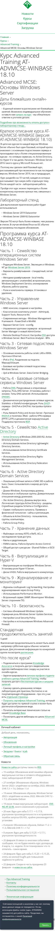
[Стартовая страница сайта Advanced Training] (27, 8)
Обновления (10, 742)
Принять (45, 925)
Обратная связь (11, 756)
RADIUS (5, 415)
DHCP (47, 403)
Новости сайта (9, 767)
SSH (44, 335)
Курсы (27, 18)
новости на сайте (23, 867)
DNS (13, 387)
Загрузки (8, 751)
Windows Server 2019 (19, 267)
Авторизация (10, 737)
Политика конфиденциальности (23, 886)
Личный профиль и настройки (19, 746)
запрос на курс (24, 114)
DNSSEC (6, 396)
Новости (28, 14)
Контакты (11, 882)
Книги (18, 751)
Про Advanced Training (18, 879)
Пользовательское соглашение (22, 889)
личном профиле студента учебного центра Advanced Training (28, 677)
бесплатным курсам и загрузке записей (27, 683)
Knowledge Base (17, 713)
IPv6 (12, 359)
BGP (28, 421)
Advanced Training (9, 44)
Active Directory (11, 436)
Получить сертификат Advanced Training (24, 700)
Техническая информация (19, 896)
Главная (4, 37)
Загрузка (27, 28)
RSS (39, 767)
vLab (25, 751)
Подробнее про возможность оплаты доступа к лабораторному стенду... (24, 124)
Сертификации (27, 23)
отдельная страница (17, 697)
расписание (27, 652)
